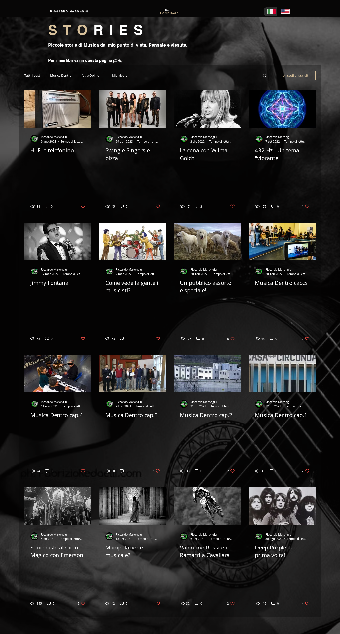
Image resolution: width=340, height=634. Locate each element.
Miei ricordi (120, 75)
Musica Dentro (61, 75)
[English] (284, 11)
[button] (264, 76)
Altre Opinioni (92, 75)
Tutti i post (32, 75)
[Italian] (270, 11)
